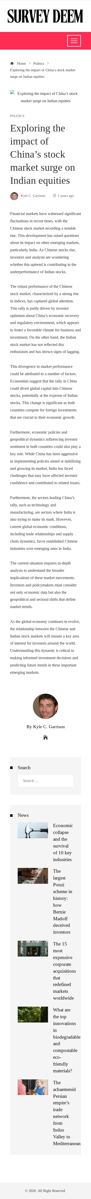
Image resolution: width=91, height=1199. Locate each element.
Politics (17, 116)
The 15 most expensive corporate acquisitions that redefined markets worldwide (64, 971)
